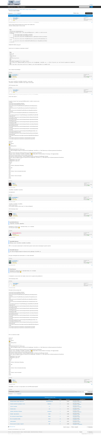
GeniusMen (15, 18)
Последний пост (75, 404)
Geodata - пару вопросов (14, 413)
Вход (18, 6)
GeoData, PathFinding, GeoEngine (16, 411)
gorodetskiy (15, 74)
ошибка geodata (13, 421)
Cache (79, 409)
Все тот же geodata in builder (15, 418)
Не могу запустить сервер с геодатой (16, 423)
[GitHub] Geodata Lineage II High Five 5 (17, 401)
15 (60, 418)
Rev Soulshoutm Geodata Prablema (16, 416)
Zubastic (79, 421)
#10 (91, 384)
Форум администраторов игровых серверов (15, 9)
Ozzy (13, 183)
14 (60, 421)
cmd (49, 408)
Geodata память (13, 408)
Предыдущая (11, 391)
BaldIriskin (49, 403)
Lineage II (27, 9)
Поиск (91, 4)
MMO (24, 9)
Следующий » (19, 13)
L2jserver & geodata (13, 406)
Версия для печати (12, 426)
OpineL (49, 416)
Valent (49, 413)
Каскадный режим (89, 15)
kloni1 (49, 418)
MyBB (12, 433)
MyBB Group (19, 433)
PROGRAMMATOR (49, 401)
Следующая (17, 391)
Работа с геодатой (32, 9)
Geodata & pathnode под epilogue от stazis (17, 403)
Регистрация (22, 6)
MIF (49, 423)
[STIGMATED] (37, 22)
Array (14, 213)
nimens (49, 421)
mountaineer (80, 406)
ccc (49, 406)
